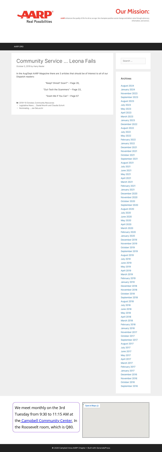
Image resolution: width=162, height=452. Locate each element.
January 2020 (128, 236)
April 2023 (126, 112)
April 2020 (126, 224)
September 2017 (129, 340)
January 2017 (128, 370)
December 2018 (129, 286)
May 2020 (126, 220)
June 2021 (126, 170)
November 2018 (129, 289)
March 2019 (127, 274)
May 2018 (126, 313)
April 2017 (126, 359)
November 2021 (129, 151)
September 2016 (129, 386)
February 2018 (128, 324)
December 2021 (129, 147)
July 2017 (125, 347)
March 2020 (127, 228)
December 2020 (129, 193)
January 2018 (128, 328)
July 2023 (126, 105)
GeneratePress (103, 448)
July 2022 (126, 132)
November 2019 (129, 243)
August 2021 (127, 162)
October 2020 (128, 201)
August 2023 (127, 101)
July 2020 (126, 212)
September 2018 (129, 297)
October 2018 (128, 293)
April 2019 (126, 270)
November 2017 (129, 332)
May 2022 (126, 135)
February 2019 (128, 278)
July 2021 (125, 166)
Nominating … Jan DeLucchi (31, 108)
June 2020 (126, 216)
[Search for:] (133, 61)
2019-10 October (26, 103)
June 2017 (126, 351)
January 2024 (128, 89)
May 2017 (126, 355)
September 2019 (129, 251)
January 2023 (128, 120)
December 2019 (129, 239)
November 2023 (129, 93)
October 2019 (128, 247)
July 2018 (125, 305)
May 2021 (126, 174)
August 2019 (127, 255)
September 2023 (129, 97)
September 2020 (129, 205)
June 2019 (126, 263)
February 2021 (128, 186)
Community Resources (44, 103)
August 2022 (127, 128)
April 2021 (126, 178)
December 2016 (129, 374)
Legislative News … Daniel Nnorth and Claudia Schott (41, 105)
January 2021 (128, 189)
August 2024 (127, 85)
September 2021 (129, 159)
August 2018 (127, 301)
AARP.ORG (18, 46)
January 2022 (128, 143)
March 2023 (127, 116)
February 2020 (128, 232)
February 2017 (128, 367)
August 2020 (127, 209)
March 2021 (127, 182)
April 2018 (126, 317)
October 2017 (128, 336)
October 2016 (128, 382)
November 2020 (129, 197)
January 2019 (128, 282)
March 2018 (127, 320)
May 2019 (126, 266)
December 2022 (129, 124)
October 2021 (128, 155)
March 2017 (127, 363)
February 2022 (128, 139)
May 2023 (126, 109)
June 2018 (126, 309)
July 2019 (126, 259)
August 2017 (127, 343)
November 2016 (129, 378)
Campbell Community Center (47, 420)
